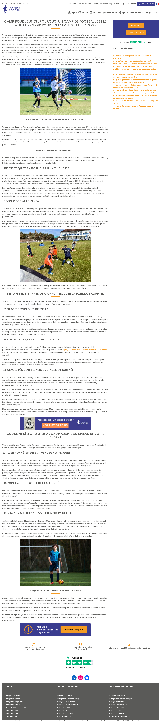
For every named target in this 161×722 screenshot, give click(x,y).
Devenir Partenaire (139, 721)
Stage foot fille (116, 710)
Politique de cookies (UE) (89, 721)
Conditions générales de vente (27, 721)
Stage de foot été (13, 696)
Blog (110, 4)
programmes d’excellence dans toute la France (85, 350)
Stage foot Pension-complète (122, 699)
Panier (118, 4)
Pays (73, 12)
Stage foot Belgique (14, 716)
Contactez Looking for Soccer (96, 4)
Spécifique (111, 12)
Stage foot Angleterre (14, 702)
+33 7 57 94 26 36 (147, 4)
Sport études (135, 12)
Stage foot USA (12, 710)
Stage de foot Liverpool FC (68, 705)
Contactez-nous (107, 721)
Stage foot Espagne (13, 705)
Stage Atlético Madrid (66, 716)
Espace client (130, 4)
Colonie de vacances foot (16, 708)
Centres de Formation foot (121, 716)
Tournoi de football (118, 696)
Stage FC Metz (63, 710)
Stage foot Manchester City (68, 699)
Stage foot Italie (12, 713)
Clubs (84, 12)
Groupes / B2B (150, 12)
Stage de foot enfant (118, 708)
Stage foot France (13, 699)
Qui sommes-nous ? (76, 4)
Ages (124, 12)
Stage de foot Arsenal (66, 702)
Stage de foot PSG (65, 696)
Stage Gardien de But (119, 705)
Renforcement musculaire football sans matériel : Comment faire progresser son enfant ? (135, 69)
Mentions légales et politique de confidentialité (59, 721)
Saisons (96, 12)
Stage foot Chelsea (65, 713)
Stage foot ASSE (64, 708)
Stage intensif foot (117, 702)
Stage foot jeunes (117, 713)
